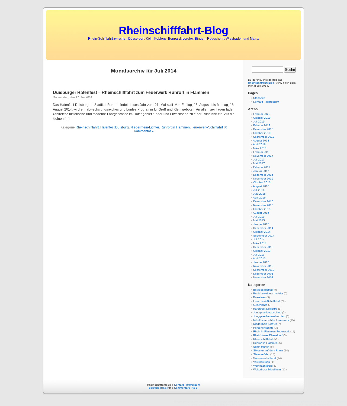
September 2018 (263, 136)
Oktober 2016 (262, 182)
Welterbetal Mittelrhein (267, 369)
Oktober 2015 (262, 208)
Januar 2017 (261, 170)
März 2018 (259, 148)
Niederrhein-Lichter (144, 127)
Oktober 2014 (262, 231)
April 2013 (259, 258)
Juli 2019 (259, 121)
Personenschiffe (263, 327)
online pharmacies (210, 401)
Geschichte (260, 304)
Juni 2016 (259, 193)
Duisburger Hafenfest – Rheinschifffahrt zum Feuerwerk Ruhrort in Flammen (131, 92)
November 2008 (263, 277)
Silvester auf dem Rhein (268, 350)
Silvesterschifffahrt (264, 358)
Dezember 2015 (263, 201)
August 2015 (261, 212)
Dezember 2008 (263, 273)
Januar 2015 (261, 224)
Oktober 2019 (262, 117)
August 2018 (261, 140)
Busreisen (259, 297)
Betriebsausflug (263, 289)
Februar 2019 (261, 125)
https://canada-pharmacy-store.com (304, 401)
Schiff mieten (261, 346)
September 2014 (263, 235)
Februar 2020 (261, 113)
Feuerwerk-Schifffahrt (207, 127)
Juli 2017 (259, 159)
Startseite (259, 97)
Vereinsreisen (261, 361)
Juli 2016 (259, 189)
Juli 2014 (259, 239)
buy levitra (340, 401)
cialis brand (282, 404)
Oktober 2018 (262, 132)
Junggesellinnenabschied (269, 316)
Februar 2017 (261, 167)
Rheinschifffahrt (87, 127)
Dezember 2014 (263, 227)
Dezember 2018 (263, 129)
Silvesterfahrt (261, 354)
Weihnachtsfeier (263, 365)
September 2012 (263, 269)
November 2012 (263, 266)
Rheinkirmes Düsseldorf (267, 335)
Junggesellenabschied (267, 312)
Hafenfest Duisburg (114, 127)
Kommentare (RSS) (186, 387)
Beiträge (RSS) (158, 387)
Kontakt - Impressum (266, 101)
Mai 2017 (259, 163)
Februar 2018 (261, 151)
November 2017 (263, 155)
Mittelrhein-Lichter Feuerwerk (271, 320)
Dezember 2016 (263, 174)
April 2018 (259, 144)
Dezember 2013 (263, 247)
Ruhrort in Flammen (175, 127)
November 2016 (263, 178)
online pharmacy (259, 404)
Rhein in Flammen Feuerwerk (271, 331)
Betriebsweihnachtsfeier (268, 293)
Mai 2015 (259, 220)
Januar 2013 (261, 262)
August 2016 (261, 186)
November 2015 (263, 205)
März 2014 (259, 243)
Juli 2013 (259, 254)
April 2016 (259, 197)
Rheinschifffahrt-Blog (173, 30)
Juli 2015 (259, 216)
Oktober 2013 (262, 250)
